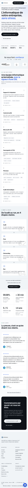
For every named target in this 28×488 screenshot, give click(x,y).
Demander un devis (14, 286)
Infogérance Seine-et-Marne (20, 450)
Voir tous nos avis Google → (14, 392)
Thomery (3, 470)
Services (3, 451)
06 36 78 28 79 (18, 468)
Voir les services (7, 38)
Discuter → (14, 479)
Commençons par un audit (10, 34)
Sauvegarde (17, 457)
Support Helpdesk (19, 453)
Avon (2, 468)
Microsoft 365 (18, 459)
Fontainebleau (4, 466)
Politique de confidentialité (18, 485)
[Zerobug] (4, 3)
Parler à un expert (18, 2)
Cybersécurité (18, 455)
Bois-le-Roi (3, 474)
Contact (3, 457)
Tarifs (2, 453)
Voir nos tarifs (9, 425)
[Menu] (26, 3)
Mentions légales (7, 485)
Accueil (2, 450)
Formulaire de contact (20, 466)
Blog (2, 455)
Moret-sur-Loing (4, 472)
